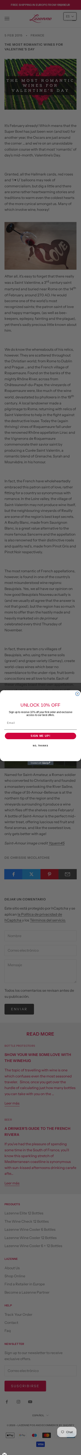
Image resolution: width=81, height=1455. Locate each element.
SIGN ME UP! (40, 736)
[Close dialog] (77, 694)
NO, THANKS (40, 745)
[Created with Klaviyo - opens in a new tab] (40, 763)
